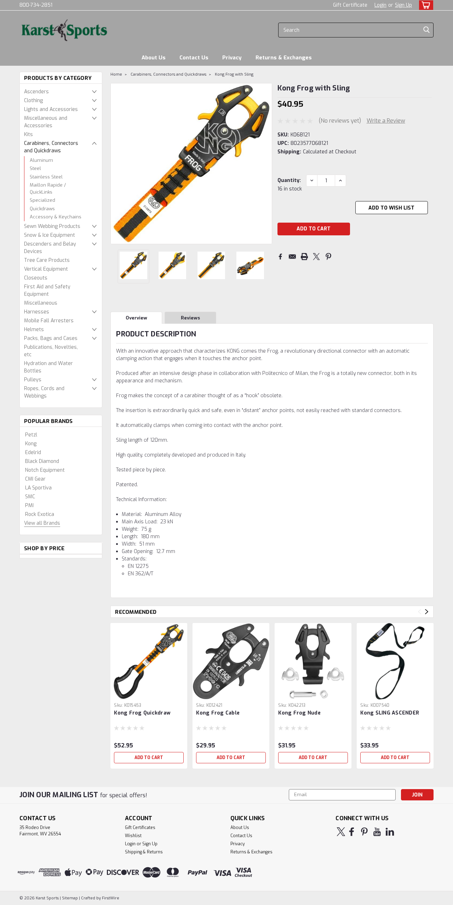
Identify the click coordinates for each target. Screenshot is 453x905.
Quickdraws (42, 209)
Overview (136, 318)
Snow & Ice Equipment (49, 235)
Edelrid (33, 452)
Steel (35, 168)
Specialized (42, 200)
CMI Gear (35, 479)
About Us (154, 57)
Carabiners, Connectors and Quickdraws (51, 147)
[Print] (304, 256)
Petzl (31, 434)
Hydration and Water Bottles (48, 367)
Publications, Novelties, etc (51, 351)
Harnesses (36, 311)
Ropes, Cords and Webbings (44, 392)
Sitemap (70, 898)
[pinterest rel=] (364, 831)
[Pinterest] (328, 256)
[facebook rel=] (351, 831)
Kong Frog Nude (299, 713)
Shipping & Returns (144, 852)
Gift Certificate (350, 5)
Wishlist (133, 836)
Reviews (190, 318)
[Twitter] (316, 256)
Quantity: (289, 180)
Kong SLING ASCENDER (389, 713)
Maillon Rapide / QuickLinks (48, 188)
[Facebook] (280, 256)
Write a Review (386, 120)
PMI (29, 505)
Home (116, 74)
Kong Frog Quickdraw (142, 713)
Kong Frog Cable (218, 713)
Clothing (33, 100)
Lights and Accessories (51, 109)
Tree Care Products (47, 260)
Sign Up (403, 5)
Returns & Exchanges (284, 57)
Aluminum (41, 160)
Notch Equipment (45, 470)
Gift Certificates (140, 827)
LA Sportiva (38, 487)
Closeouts (35, 278)
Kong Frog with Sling (234, 74)
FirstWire (110, 898)
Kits (28, 134)
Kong (30, 443)
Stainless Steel (46, 177)
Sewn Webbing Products (52, 226)
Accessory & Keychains (55, 217)
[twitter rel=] (341, 831)
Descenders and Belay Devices (50, 248)
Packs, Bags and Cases (51, 338)
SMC (30, 496)
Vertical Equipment (46, 269)
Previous (116, 163)
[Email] (292, 256)
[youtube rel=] (377, 831)
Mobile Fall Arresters (49, 320)
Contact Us (193, 57)
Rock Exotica (39, 514)
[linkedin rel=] (389, 831)
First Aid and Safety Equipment (47, 290)
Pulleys (32, 379)
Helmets (34, 329)
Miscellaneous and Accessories (45, 122)
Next (266, 163)
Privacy (232, 57)
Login (380, 5)
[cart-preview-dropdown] (424, 5)
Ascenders (36, 91)
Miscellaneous (40, 303)
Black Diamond (42, 461)
